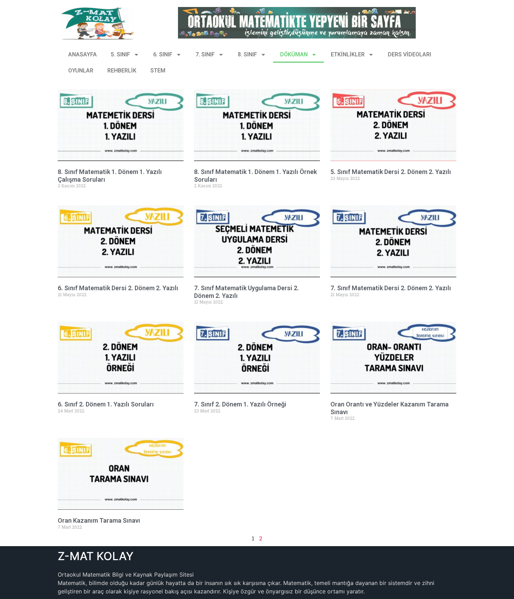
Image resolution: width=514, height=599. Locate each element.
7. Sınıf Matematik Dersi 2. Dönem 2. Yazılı (390, 288)
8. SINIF (247, 54)
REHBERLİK (121, 70)
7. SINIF (205, 54)
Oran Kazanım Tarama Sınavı (99, 520)
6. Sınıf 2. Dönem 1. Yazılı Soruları (106, 404)
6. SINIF (162, 54)
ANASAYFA (82, 54)
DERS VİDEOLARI (409, 54)
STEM (157, 70)
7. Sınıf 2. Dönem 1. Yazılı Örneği (240, 404)
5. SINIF (120, 54)
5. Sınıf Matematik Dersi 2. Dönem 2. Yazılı (390, 171)
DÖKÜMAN (294, 54)
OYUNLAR (80, 70)
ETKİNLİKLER (348, 54)
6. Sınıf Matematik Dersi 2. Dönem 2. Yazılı (118, 288)
